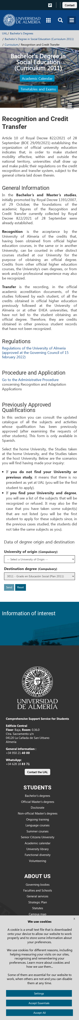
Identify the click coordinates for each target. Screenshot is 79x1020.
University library (37, 849)
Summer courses (37, 831)
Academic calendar (37, 843)
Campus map (37, 914)
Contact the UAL (37, 772)
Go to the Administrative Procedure (30, 379)
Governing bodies (37, 884)
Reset (20, 587)
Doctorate (37, 807)
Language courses (37, 825)
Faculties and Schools (37, 890)
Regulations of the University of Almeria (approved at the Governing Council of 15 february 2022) (35, 352)
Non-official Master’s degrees (37, 813)
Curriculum (11, 44)
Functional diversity (37, 855)
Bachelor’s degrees (37, 796)
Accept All (39, 1013)
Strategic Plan (37, 902)
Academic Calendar (37, 78)
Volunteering (37, 861)
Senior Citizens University (37, 837)
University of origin (31, 551)
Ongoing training (37, 819)
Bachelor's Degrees (21, 33)
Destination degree (30, 568)
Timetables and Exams (38, 88)
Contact (70, 5)
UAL (4, 33)
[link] (69, 4)
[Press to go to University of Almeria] (37, 687)
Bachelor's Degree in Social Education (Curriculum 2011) (39, 39)
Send (9, 587)
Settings (39, 993)
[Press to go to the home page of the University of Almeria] (22, 20)
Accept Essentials (39, 1003)
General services (37, 896)
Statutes (37, 908)
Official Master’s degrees (37, 802)
